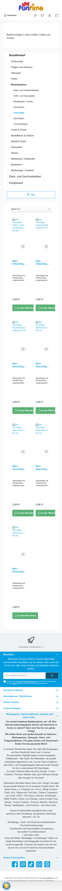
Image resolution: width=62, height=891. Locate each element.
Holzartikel (16, 147)
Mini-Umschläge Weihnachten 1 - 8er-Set (42, 365)
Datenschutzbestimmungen (26, 681)
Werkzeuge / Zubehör (22, 170)
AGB (14, 683)
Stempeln (16, 73)
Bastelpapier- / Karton (23, 101)
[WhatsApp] (39, 864)
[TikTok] (31, 864)
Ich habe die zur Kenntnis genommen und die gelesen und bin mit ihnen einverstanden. (31, 682)
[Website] (47, 864)
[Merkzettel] (42, 15)
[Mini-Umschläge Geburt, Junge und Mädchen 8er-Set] (19, 234)
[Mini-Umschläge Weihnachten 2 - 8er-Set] (19, 439)
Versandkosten (48, 878)
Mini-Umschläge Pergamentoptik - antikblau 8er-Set (19, 365)
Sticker (14, 153)
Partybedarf (16, 183)
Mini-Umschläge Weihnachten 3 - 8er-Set (42, 468)
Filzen (14, 78)
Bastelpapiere (19, 84)
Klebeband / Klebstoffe (23, 158)
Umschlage (19, 113)
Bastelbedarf (17, 55)
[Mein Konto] (49, 15)
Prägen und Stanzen (22, 67)
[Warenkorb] (56, 15)
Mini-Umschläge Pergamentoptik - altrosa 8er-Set (42, 262)
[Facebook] (15, 864)
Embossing (17, 61)
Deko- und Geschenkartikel (25, 176)
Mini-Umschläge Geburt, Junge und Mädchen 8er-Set (18, 262)
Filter (32, 195)
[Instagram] (23, 864)
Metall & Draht (18, 141)
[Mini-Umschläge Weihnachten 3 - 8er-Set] (43, 439)
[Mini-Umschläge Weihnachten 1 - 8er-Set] (43, 337)
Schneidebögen (21, 124)
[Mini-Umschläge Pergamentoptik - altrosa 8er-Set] (43, 234)
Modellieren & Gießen (22, 135)
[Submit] (52, 675)
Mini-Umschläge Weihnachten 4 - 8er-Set (19, 570)
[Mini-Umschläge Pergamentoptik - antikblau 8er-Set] (19, 337)
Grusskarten (19, 107)
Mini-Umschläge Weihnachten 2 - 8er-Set (19, 468)
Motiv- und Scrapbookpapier (26, 90)
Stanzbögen (19, 118)
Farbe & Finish (18, 129)
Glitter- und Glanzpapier (24, 96)
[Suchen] (35, 15)
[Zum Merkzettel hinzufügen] (23, 247)
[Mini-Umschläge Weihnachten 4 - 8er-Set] (19, 542)
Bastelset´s (17, 164)
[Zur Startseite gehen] (31, 6)
